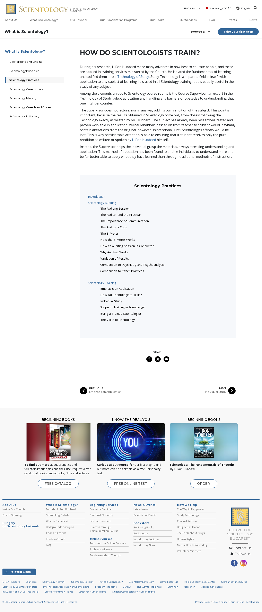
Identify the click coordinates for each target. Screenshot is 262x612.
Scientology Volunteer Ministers (19, 586)
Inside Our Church (13, 509)
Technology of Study (133, 76)
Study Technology (188, 515)
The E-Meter (109, 233)
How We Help (187, 504)
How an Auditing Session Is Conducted (127, 246)
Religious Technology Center (199, 581)
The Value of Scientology (117, 320)
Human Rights (185, 539)
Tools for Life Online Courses (108, 543)
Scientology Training (102, 283)
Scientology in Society (24, 116)
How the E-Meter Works (117, 239)
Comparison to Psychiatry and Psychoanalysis (132, 264)
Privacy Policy (202, 601)
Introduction (96, 196)
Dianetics (31, 581)
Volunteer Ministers (189, 551)
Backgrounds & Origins (60, 527)
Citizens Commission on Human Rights (133, 591)
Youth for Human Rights (92, 591)
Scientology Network (53, 581)
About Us (11, 20)
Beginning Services (104, 504)
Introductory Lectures (146, 539)
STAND (127, 586)
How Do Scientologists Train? (121, 295)
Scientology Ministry (22, 98)
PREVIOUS (96, 388)
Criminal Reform (187, 521)
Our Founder (78, 20)
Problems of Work (101, 549)
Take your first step (238, 31)
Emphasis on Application (117, 288)
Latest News (140, 509)
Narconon (189, 586)
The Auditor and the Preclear (120, 214)
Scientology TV (218, 8)
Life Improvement (100, 521)
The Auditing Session (115, 208)
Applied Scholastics (211, 586)
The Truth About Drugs (191, 533)
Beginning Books (143, 527)
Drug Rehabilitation (188, 527)
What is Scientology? (44, 20)
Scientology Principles (24, 71)
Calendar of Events (145, 515)
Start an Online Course (234, 581)
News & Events (144, 504)
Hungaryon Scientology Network (20, 524)
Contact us (193, 8)
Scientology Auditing (102, 203)
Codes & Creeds (56, 533)
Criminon (173, 586)
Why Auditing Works (114, 252)
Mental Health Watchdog (192, 545)
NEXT (222, 388)
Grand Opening (11, 515)
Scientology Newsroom (141, 581)
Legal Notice (253, 601)
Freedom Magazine (106, 586)
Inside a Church (55, 539)
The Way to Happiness (190, 509)
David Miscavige (169, 581)
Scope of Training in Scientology (122, 307)
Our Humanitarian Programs (118, 20)
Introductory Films (144, 545)
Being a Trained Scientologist (120, 313)
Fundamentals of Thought (105, 555)
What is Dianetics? (57, 521)
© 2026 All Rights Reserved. (40, 601)
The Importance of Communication (124, 221)
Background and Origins (25, 61)
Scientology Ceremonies (26, 89)
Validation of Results (114, 258)
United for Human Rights (58, 591)
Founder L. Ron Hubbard (61, 509)
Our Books (157, 20)
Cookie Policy (219, 601)
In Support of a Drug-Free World (20, 591)
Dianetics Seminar (101, 509)
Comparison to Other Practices (122, 271)
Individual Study (111, 301)
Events (232, 20)
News (253, 20)
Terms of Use (236, 601)
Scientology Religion (82, 581)
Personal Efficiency (101, 515)
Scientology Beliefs (57, 515)
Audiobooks (140, 533)
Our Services (188, 20)
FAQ (212, 20)
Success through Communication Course (104, 529)
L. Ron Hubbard (144, 139)
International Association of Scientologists (66, 586)
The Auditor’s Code (113, 227)
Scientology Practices (24, 80)
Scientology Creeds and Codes (30, 107)
